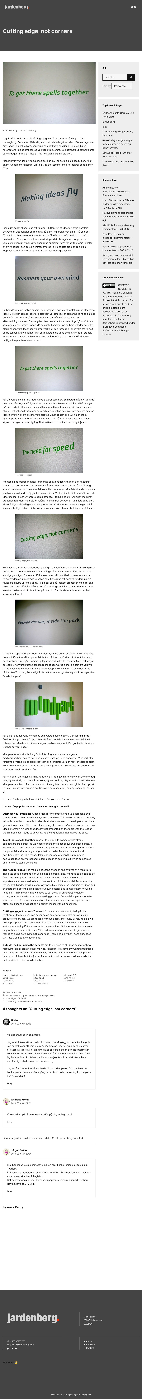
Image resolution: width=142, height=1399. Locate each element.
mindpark (23, 995)
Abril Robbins (109, 225)
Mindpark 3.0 (70, 975)
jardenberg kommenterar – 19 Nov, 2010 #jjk (118, 216)
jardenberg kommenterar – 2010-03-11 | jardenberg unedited (48, 1138)
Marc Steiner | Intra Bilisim (117, 200)
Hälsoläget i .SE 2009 (16, 998)
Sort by (106, 86)
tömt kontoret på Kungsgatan (68, 138)
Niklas (14, 1020)
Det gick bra (53, 799)
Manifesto (22, 743)
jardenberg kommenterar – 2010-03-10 (24, 1001)
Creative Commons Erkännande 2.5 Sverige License (115, 330)
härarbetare (9, 149)
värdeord (33, 995)
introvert (18, 992)
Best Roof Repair (111, 234)
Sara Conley (109, 246)
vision (52, 995)
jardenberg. (108, 121)
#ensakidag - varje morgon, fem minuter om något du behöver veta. (117, 144)
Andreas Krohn (20, 1099)
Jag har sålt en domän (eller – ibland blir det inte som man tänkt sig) (118, 259)
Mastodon (8, 1362)
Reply (9, 1083)
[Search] (131, 77)
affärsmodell (12, 995)
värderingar (43, 995)
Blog (133, 7)
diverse (9, 992)
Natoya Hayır (109, 212)
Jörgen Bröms (19, 1150)
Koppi (66, 146)
